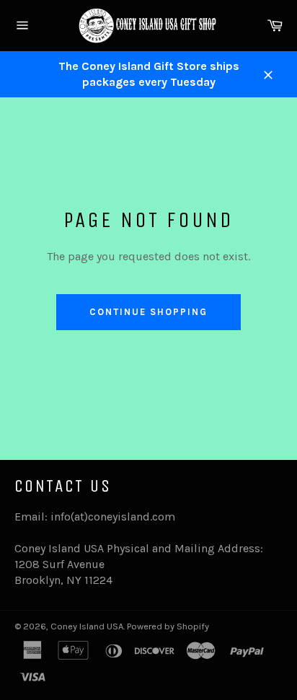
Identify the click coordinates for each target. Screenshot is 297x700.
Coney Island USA (86, 626)
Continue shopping (148, 311)
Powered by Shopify (168, 626)
